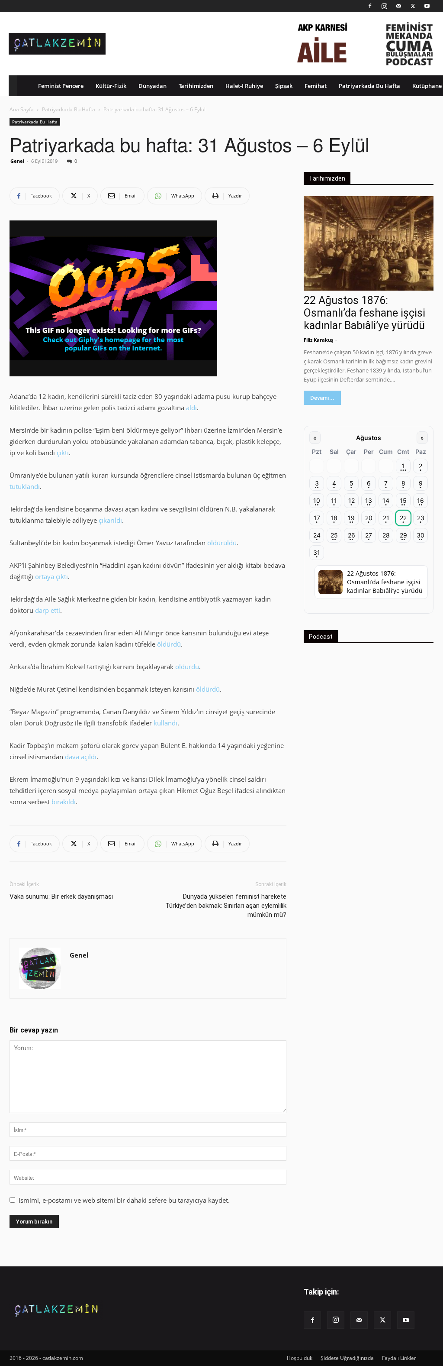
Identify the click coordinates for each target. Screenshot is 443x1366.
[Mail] (398, 6)
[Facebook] (369, 6)
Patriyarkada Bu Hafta (369, 86)
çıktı (63, 452)
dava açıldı (80, 756)
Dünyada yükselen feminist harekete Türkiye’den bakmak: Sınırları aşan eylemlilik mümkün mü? (225, 906)
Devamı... (322, 398)
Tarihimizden (196, 86)
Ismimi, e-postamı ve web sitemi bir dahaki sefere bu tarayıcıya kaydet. (124, 1200)
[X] (412, 6)
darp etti (47, 610)
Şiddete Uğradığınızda (347, 1358)
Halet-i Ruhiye (244, 86)
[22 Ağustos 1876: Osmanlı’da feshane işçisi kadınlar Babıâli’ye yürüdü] (368, 243)
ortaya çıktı (51, 576)
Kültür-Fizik (111, 86)
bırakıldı (63, 801)
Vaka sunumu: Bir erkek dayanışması (61, 896)
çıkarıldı (110, 520)
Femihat (316, 86)
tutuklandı (25, 486)
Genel (17, 161)
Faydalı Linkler (399, 1358)
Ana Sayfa (22, 109)
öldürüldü (222, 542)
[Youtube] (427, 6)
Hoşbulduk (299, 1358)
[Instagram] (384, 6)
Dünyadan (152, 86)
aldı (191, 407)
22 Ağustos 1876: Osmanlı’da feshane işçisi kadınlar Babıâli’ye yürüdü (364, 313)
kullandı (165, 723)
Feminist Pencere (60, 86)
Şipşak (283, 86)
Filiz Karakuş (318, 340)
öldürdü (169, 644)
